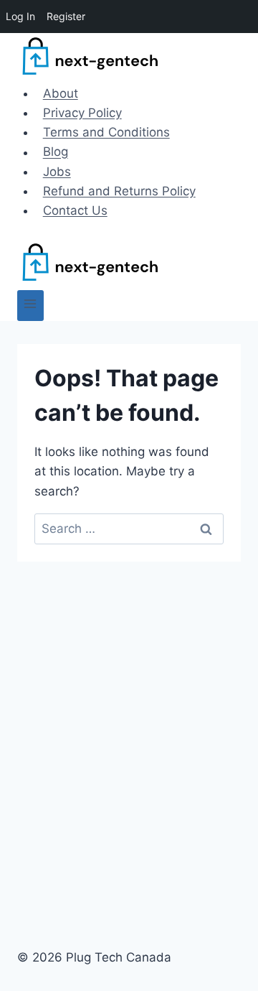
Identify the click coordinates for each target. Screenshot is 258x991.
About (60, 93)
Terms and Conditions (106, 132)
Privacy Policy (82, 113)
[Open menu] (30, 305)
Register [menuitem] (66, 16)
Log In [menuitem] (20, 16)
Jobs (57, 171)
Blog (55, 152)
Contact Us (75, 210)
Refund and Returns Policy (119, 191)
